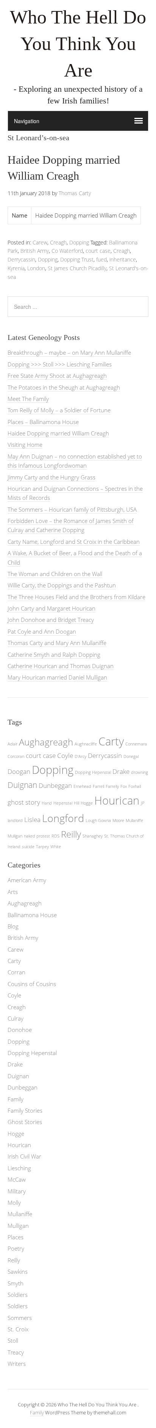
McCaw (17, 1179)
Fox (123, 786)
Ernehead (82, 786)
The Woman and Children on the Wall (55, 574)
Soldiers (18, 1294)
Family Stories (25, 1110)
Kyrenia (16, 268)
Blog (13, 926)
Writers (17, 1363)
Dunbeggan (55, 785)
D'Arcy (80, 756)
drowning (139, 772)
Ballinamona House (32, 915)
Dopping (79, 242)
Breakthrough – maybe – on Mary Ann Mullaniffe (69, 352)
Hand (47, 803)
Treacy (16, 1352)
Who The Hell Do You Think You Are (78, 43)
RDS (55, 836)
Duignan (22, 785)
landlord (15, 820)
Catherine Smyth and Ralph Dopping (54, 654)
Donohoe (20, 1029)
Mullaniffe (134, 820)
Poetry (16, 1248)
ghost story (24, 802)
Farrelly (112, 786)
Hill (76, 803)
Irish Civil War (24, 1156)
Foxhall (134, 786)
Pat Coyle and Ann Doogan (42, 631)
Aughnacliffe (86, 744)
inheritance (122, 259)
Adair (12, 744)
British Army (34, 250)
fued (101, 259)
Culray (15, 1018)
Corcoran (16, 756)
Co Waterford (67, 250)
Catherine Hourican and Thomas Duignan (61, 666)
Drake (120, 771)
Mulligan (15, 836)
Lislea (32, 819)
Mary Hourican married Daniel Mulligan (57, 677)
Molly (14, 1202)
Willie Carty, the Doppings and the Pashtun (62, 585)
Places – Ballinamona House (43, 422)
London (36, 268)
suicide (28, 846)
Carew (40, 242)
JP (142, 803)
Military (17, 1191)
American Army (27, 880)
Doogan (19, 771)
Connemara (136, 744)
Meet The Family (28, 398)
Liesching (19, 1168)
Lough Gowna (98, 820)
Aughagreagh (46, 742)
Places (15, 1237)
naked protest (37, 836)
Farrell (98, 786)
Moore (118, 820)
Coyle (65, 755)
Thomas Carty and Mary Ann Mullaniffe (57, 643)
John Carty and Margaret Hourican (51, 608)
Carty (111, 741)
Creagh (58, 242)
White (55, 846)
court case (98, 250)
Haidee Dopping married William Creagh (58, 433)
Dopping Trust (77, 259)
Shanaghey (93, 836)
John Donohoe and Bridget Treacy (51, 619)
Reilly (71, 834)
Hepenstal (62, 803)
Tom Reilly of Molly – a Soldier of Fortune (59, 410)
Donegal (131, 756)
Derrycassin (21, 259)
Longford (63, 818)
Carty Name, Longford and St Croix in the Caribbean (74, 541)
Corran (16, 972)
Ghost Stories (25, 1122)
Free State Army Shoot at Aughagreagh (57, 375)
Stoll (13, 1340)
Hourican (116, 800)
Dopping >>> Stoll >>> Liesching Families (60, 364)
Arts (13, 892)
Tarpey (42, 846)
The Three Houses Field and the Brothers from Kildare (76, 597)
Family (15, 1099)
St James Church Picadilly (77, 268)
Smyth (15, 1283)
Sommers (20, 1318)
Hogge (87, 803)
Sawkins (18, 1271)
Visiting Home (25, 444)
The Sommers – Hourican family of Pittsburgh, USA (72, 509)
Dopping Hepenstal (93, 772)
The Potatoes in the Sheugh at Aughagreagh (64, 387)
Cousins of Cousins (32, 984)
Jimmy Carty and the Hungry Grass (51, 477)
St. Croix (18, 1329)
